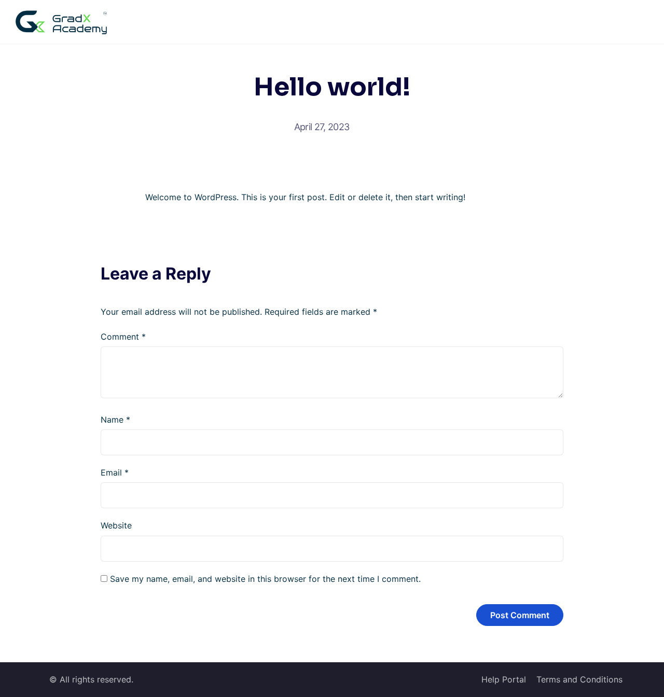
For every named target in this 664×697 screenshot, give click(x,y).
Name (115, 419)
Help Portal (503, 679)
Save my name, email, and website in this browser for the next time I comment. (265, 579)
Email (115, 472)
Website (116, 525)
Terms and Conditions (579, 679)
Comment (123, 336)
